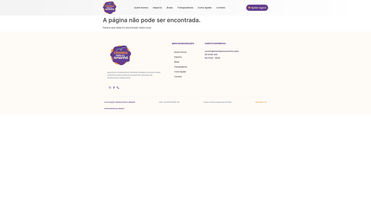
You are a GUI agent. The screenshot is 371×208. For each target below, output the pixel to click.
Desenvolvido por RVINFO (114, 108)
